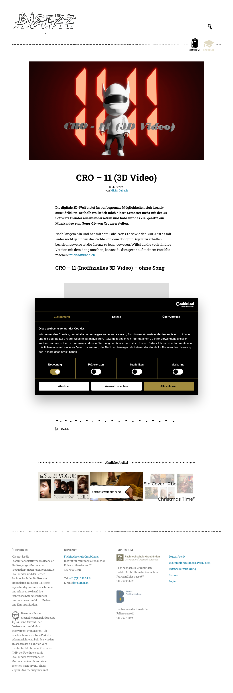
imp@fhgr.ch (80, 582)
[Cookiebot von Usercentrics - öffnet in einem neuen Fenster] (178, 304)
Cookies (173, 575)
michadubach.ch (82, 255)
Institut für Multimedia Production (189, 562)
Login (172, 581)
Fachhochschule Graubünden (81, 556)
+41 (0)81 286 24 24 (80, 578)
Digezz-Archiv (177, 556)
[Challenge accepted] (169, 486)
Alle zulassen (168, 386)
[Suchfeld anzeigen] (210, 26)
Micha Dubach (119, 190)
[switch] (96, 372)
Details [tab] (116, 316)
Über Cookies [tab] (171, 316)
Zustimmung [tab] (62, 316)
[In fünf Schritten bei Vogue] (64, 486)
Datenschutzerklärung (182, 569)
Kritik (65, 429)
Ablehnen (64, 386)
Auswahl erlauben (116, 386)
